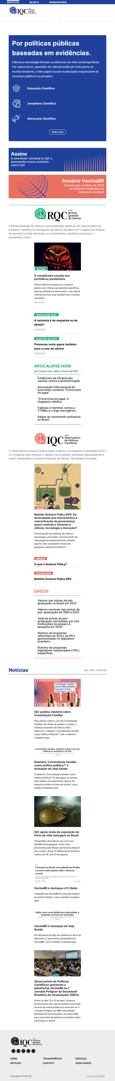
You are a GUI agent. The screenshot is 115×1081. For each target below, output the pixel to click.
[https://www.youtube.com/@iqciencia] (33, 1051)
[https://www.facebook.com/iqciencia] (13, 1051)
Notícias (18, 670)
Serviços (81, 1058)
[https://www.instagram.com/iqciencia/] (18, 1051)
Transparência (52, 1058)
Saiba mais (57, 132)
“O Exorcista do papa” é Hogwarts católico (53, 400)
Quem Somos (83, 1063)
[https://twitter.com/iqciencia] (28, 1051)
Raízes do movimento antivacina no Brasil (59, 418)
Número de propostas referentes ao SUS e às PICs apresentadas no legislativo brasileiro (56, 637)
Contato (48, 1063)
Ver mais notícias (95, 670)
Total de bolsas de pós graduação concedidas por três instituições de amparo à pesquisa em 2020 (58, 622)
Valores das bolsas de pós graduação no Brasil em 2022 (57, 602)
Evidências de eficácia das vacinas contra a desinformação (59, 379)
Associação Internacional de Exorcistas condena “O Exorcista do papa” (59, 390)
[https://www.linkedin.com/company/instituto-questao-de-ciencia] (23, 1051)
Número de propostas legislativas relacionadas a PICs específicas (58, 650)
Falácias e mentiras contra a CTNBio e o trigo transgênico (57, 409)
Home (13, 1058)
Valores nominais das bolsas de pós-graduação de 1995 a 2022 (59, 611)
